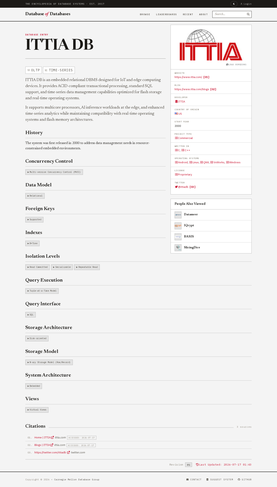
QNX (206, 162)
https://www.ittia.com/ (188, 77)
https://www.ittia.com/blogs (192, 89)
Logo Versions (237, 64)
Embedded (35, 385)
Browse (145, 14)
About (203, 14)
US (180, 113)
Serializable (63, 267)
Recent (188, 14)
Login (248, 3)
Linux (196, 162)
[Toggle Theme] (233, 3)
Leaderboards (166, 14)
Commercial (185, 138)
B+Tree (33, 243)
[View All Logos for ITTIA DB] (211, 44)
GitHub (247, 479)
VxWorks (219, 162)
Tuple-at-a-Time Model (43, 290)
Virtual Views (38, 409)
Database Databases (47, 14)
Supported (35, 219)
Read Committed (38, 267)
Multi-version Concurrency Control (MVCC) (55, 172)
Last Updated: (225, 464)
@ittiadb (183, 187)
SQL (31, 314)
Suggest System (221, 479)
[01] (206, 77)
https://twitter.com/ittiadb (50, 452)
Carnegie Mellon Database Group (77, 479)
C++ (187, 150)
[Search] (248, 14)
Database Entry (36, 34)
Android (183, 162)
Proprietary (185, 174)
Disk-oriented (38, 338)
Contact (196, 479)
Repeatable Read (88, 267)
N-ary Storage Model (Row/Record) (50, 362)
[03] (192, 187)
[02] (213, 89)
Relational (36, 195)
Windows (234, 162)
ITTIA (181, 101)
